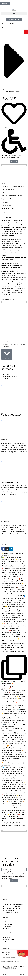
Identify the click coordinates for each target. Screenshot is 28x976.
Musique (11, 91)
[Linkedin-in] (11, 549)
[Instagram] (7, 549)
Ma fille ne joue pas (10, 376)
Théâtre (17, 91)
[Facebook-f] (3, 549)
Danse (6, 91)
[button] (14, 13)
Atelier (6, 379)
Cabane (6, 374)
